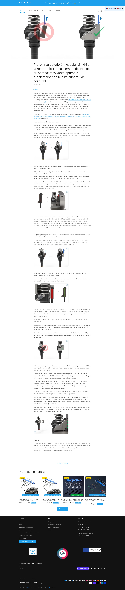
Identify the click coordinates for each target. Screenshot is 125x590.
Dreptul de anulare (23, 538)
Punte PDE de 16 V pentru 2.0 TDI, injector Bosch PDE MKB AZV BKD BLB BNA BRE (73, 500)
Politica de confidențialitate (26, 530)
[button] (37, 10)
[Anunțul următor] (79, 2)
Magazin (36, 10)
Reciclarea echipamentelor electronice (29, 532)
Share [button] (36, 89)
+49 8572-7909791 (83, 535)
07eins (23, 587)
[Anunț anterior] (45, 2)
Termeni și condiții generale (26, 527)
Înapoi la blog (63, 463)
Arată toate (62, 509)
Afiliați (49, 530)
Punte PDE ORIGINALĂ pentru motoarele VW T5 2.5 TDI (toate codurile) (29, 500)
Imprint (20, 524)
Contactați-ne (82, 524)
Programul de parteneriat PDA (56, 524)
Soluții (43, 10)
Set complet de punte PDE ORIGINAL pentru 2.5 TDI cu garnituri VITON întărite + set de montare (95, 500)
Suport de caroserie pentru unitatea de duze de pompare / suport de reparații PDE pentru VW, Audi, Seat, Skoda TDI (62, 116)
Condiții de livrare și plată (25, 535)
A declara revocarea (27, 541)
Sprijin (49, 10)
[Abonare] (45, 568)
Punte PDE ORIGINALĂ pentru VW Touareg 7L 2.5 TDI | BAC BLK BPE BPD (51, 500)
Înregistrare (51, 522)
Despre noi (57, 10)
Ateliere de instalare (53, 527)
